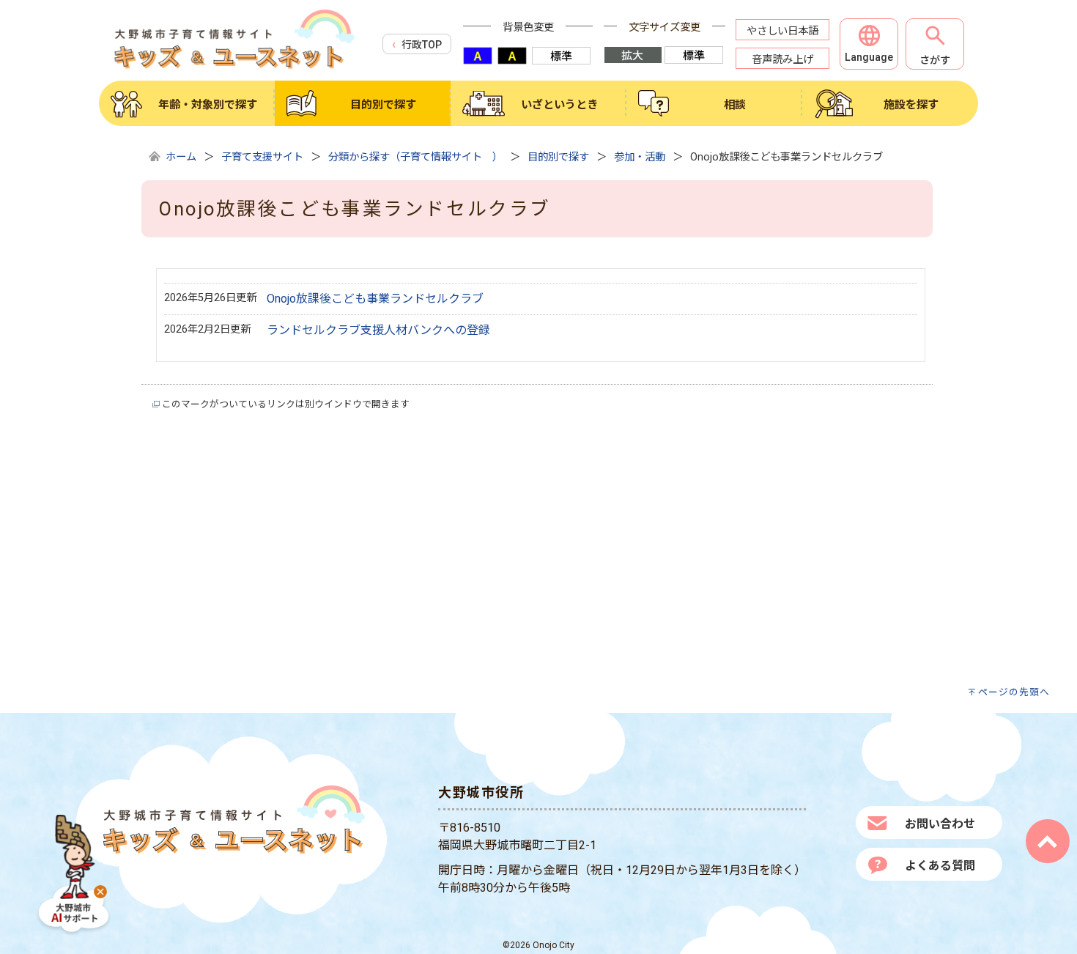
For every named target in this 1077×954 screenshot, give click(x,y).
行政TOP (421, 45)
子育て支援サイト (262, 157)
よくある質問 (940, 866)
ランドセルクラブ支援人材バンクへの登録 (378, 330)
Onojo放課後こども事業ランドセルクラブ (375, 299)
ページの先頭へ (1014, 692)
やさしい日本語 (782, 31)
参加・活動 (639, 157)
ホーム (181, 157)
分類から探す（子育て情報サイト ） (415, 157)
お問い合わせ (940, 824)
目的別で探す (558, 157)
